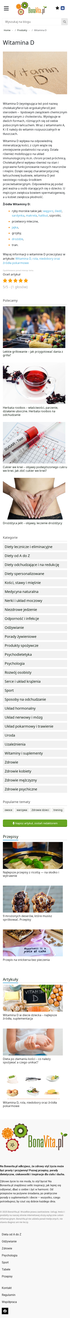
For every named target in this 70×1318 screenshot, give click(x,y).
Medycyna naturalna (21, 591)
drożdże (17, 239)
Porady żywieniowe (20, 636)
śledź (58, 211)
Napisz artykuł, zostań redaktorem (36, 823)
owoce (8, 810)
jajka (15, 227)
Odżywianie (14, 627)
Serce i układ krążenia (23, 681)
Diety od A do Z (17, 555)
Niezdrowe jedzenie (21, 609)
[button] (6, 8)
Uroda (10, 735)
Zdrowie (11, 762)
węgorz (48, 211)
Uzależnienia (15, 744)
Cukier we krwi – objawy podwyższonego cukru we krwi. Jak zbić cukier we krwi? (35, 468)
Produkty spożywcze (21, 645)
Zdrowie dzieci (40, 810)
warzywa (22, 810)
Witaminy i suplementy (24, 753)
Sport (9, 690)
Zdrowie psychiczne (21, 789)
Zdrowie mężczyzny (21, 780)
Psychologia (15, 663)
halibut (43, 215)
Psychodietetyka (18, 654)
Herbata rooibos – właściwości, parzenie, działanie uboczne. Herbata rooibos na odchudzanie (30, 411)
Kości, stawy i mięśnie (23, 582)
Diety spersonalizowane (24, 573)
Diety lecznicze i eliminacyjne (28, 546)
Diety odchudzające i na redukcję (32, 564)
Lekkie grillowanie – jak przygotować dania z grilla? (33, 353)
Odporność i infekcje (22, 618)
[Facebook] (63, 8)
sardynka (18, 215)
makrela (31, 215)
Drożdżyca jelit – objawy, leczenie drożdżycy (32, 523)
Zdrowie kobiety (18, 771)
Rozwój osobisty (18, 672)
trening (57, 810)
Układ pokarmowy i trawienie (29, 726)
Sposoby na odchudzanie (25, 699)
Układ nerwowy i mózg (24, 717)
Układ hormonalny (20, 708)
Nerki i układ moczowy (23, 600)
